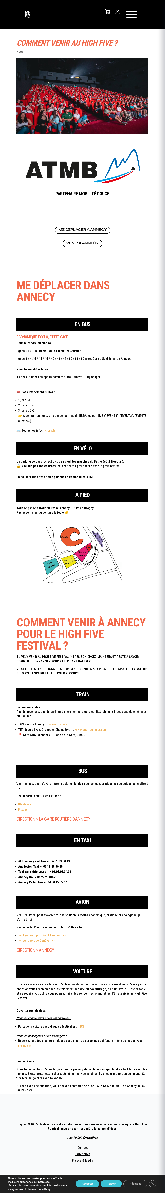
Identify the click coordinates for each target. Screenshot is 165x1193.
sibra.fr (50, 430)
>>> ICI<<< (24, 1046)
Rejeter (111, 1184)
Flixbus (23, 809)
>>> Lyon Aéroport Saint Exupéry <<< (42, 935)
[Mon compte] (117, 11)
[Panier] (107, 11)
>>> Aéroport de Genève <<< (36, 940)
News (20, 51)
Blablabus (25, 804)
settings (46, 1189)
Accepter (87, 1184)
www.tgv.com (58, 724)
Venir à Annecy (82, 243)
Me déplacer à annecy (82, 230)
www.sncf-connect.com (91, 730)
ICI (81, 1026)
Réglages (135, 1184)
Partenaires (82, 1154)
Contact (82, 1148)
